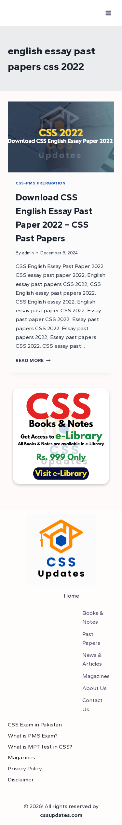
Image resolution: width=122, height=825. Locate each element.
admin (28, 252)
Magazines (21, 757)
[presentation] (61, 136)
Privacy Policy (25, 768)
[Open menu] (108, 13)
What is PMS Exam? (33, 735)
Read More (33, 360)
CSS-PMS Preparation (40, 183)
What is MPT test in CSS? (40, 746)
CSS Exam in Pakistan (35, 724)
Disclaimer (21, 779)
